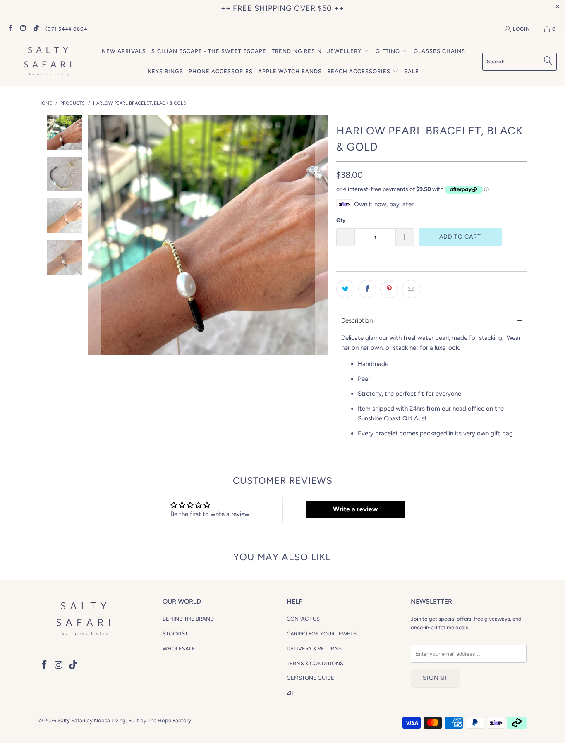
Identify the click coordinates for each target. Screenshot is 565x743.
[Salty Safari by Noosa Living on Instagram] (22, 29)
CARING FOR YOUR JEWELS (322, 634)
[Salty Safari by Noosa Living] (46, 62)
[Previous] (94, 235)
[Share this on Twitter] (345, 289)
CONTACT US (303, 619)
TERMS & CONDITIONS (315, 663)
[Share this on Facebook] (367, 289)
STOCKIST (175, 634)
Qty (340, 220)
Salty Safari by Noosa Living (91, 720)
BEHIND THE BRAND (188, 619)
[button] (348, 51)
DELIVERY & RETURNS (314, 648)
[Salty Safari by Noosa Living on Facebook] (9, 29)
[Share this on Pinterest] (389, 289)
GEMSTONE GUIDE (310, 678)
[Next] (321, 235)
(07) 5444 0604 (66, 29)
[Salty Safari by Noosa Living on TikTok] (35, 29)
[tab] (431, 321)
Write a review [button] (355, 509)
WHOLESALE (179, 648)
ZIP (291, 693)
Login (521, 29)
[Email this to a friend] (411, 289)
